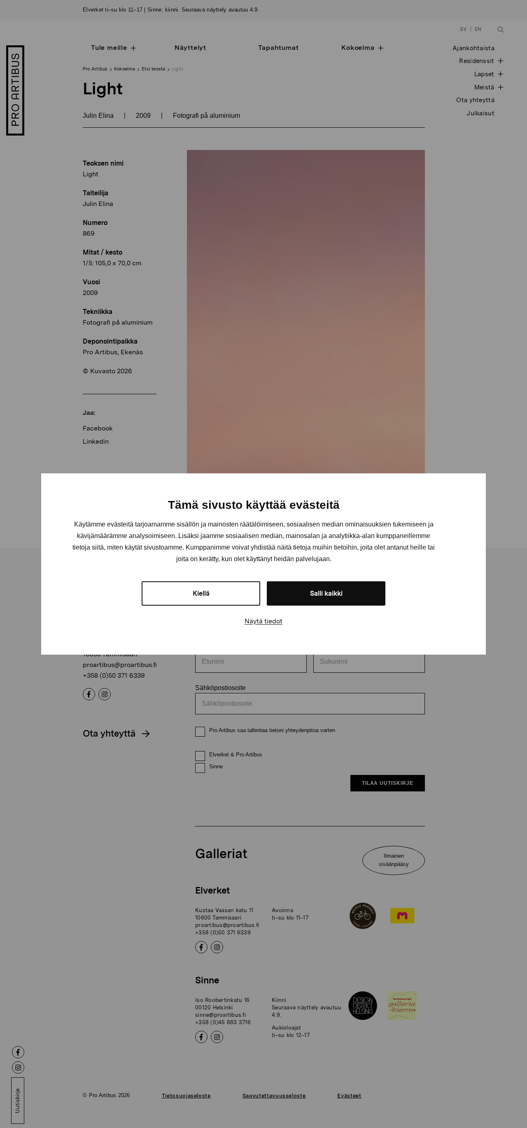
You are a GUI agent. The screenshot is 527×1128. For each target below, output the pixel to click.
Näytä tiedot (263, 621)
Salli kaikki (326, 593)
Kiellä (201, 593)
